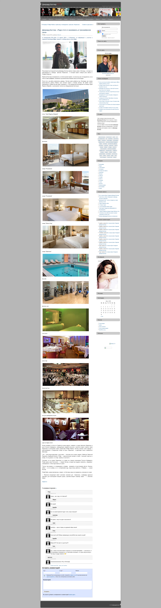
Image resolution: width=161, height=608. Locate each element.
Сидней (106, 152)
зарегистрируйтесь (51, 576)
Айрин (54, 499)
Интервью (72, 19)
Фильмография (89, 19)
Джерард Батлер (49, 4)
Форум (103, 19)
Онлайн (100, 177)
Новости (51, 19)
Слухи (100, 181)
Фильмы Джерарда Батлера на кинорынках (108, 216)
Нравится (44, 481)
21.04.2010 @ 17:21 (52, 493)
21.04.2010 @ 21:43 (52, 516)
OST (117, 137)
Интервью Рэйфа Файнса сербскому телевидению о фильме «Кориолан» (61, 24)
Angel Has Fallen (102, 137)
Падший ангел (102, 150)
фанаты (114, 157)
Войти (100, 325)
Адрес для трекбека (63, 565)
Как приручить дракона (112, 143)
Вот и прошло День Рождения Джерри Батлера (109, 195)
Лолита (116, 145)
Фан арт (101, 183)
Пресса (98, 19)
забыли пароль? (111, 37)
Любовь (101, 147)
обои (116, 155)
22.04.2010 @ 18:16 (52, 558)
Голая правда (109, 140)
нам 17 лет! (59, 4)
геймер (104, 155)
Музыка (100, 173)
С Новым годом (102, 204)
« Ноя (102, 316)
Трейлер (110, 152)
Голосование (115, 140)
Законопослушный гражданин (111, 142)
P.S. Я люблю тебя (101, 138)
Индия (100, 143)
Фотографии (59, 19)
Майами (105, 147)
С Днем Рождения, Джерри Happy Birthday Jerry (109, 211)
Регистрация (102, 323)
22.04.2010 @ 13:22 (52, 547)
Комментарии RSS (54, 565)
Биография (80, 19)
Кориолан (106, 145)
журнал (108, 155)
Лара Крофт (111, 145)
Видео (65, 19)
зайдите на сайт (73, 575)
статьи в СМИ (109, 157)
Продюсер (115, 150)
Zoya (54, 530)
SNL (106, 138)
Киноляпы (101, 145)
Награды (110, 147)
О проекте (110, 19)
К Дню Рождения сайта (104, 203)
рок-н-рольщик (103, 157)
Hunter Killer (109, 137)
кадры (112, 155)
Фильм (114, 152)
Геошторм (104, 140)
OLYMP (114, 137)
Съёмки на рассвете (87, 24)
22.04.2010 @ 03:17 (52, 540)
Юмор (101, 155)
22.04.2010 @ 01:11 (52, 524)
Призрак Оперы (109, 150)
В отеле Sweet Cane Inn (108, 73)
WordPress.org (102, 329)
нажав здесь (72, 594)
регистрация (104, 37)
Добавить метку (102, 142)
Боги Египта (116, 138)
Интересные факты (103, 170)
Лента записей (102, 326)
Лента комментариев (103, 328)
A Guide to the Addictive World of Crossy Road (108, 107)
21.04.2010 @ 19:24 (52, 501)
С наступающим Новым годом (105, 206)
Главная (44, 19)
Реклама (102, 152)
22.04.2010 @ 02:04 (52, 532)
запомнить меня (107, 34)
